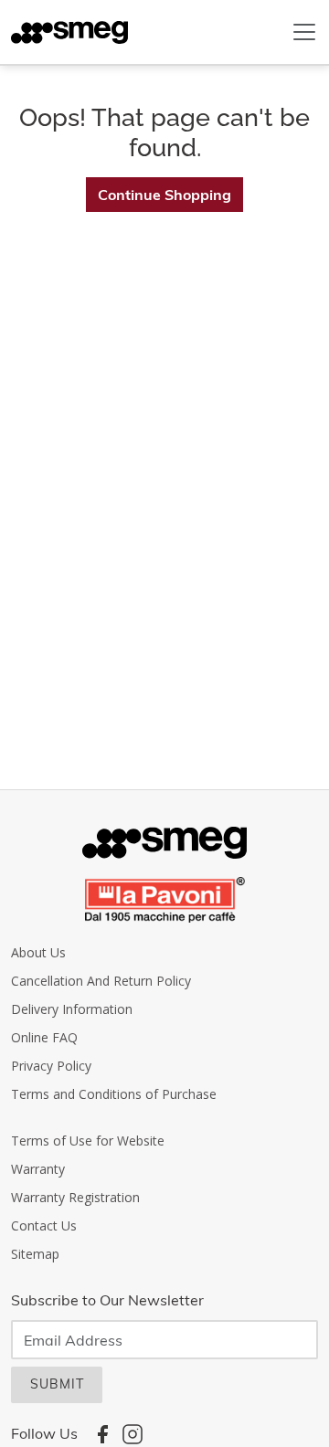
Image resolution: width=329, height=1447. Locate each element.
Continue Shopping (164, 194)
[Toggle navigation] (304, 32)
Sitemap (35, 1253)
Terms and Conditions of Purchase (114, 1094)
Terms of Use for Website (87, 1140)
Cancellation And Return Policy (101, 980)
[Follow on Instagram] (132, 1433)
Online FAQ (44, 1037)
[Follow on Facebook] (102, 1433)
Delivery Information (72, 1009)
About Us (38, 952)
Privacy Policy (51, 1065)
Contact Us (44, 1225)
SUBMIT (57, 1384)
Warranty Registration (75, 1197)
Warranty (38, 1169)
